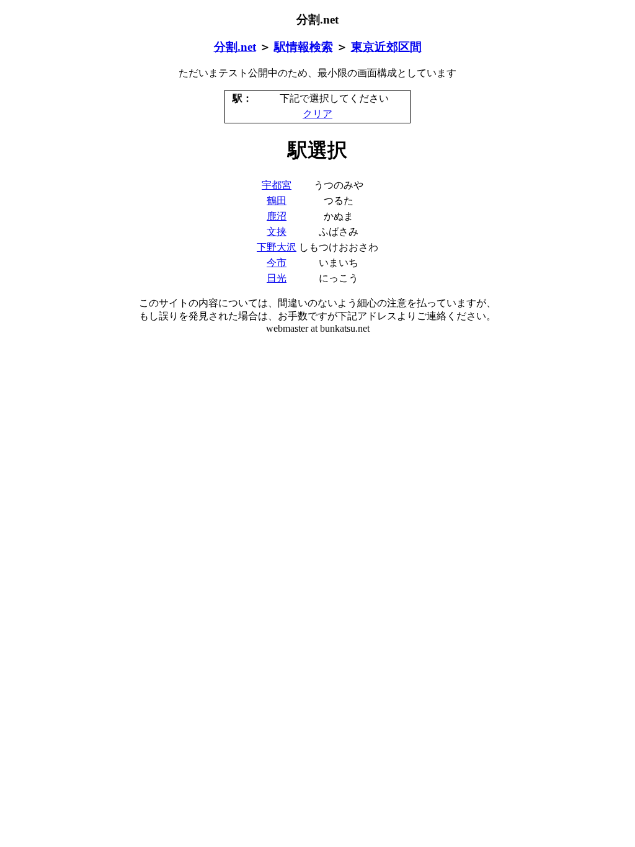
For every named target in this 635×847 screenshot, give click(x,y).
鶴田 (276, 200)
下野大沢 (276, 247)
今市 (276, 262)
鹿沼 (276, 216)
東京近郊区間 (386, 46)
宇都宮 (276, 185)
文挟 (276, 231)
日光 (276, 278)
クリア (317, 114)
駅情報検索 (303, 46)
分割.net (235, 46)
